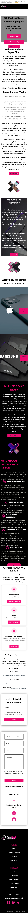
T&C (14, 871)
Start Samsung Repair (14, 42)
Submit (14, 780)
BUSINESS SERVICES (13, 435)
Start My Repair (23, 310)
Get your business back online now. (14, 688)
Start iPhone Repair (14, 36)
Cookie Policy (14, 887)
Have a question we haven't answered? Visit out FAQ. (14, 681)
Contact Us (14, 860)
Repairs (14, 856)
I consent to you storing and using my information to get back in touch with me (14, 773)
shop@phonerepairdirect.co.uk (14, 898)
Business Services (14, 852)
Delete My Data (14, 879)
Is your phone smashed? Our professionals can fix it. (14, 673)
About (14, 848)
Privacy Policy (14, 883)
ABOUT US (13, 254)
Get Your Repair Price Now (14, 565)
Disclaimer (14, 875)
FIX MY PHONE (13, 173)
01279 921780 (14, 894)
